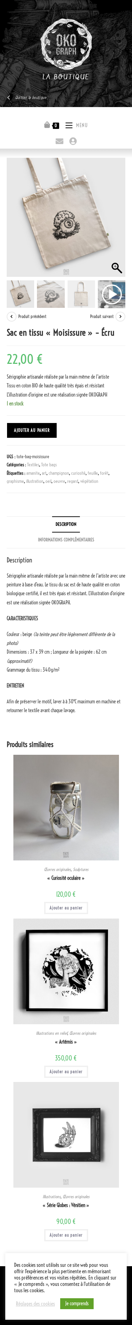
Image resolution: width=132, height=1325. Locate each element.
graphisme (15, 481)
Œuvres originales (57, 869)
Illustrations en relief (51, 1033)
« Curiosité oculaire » (66, 878)
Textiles (33, 464)
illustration (34, 481)
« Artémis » (66, 1042)
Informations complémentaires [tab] (66, 539)
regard (72, 481)
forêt (104, 473)
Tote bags (49, 464)
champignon (59, 473)
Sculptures (80, 869)
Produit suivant (102, 316)
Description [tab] (66, 524)
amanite (33, 473)
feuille (93, 473)
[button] (116, 221)
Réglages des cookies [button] (35, 1304)
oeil (48, 481)
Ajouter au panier (32, 430)
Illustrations (52, 1196)
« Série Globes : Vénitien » (66, 1205)
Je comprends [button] (77, 1303)
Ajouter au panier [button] (66, 907)
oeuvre (59, 481)
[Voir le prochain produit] (120, 317)
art (44, 473)
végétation (89, 481)
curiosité (78, 473)
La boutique (66, 77)
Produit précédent (32, 316)
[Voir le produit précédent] (12, 317)
